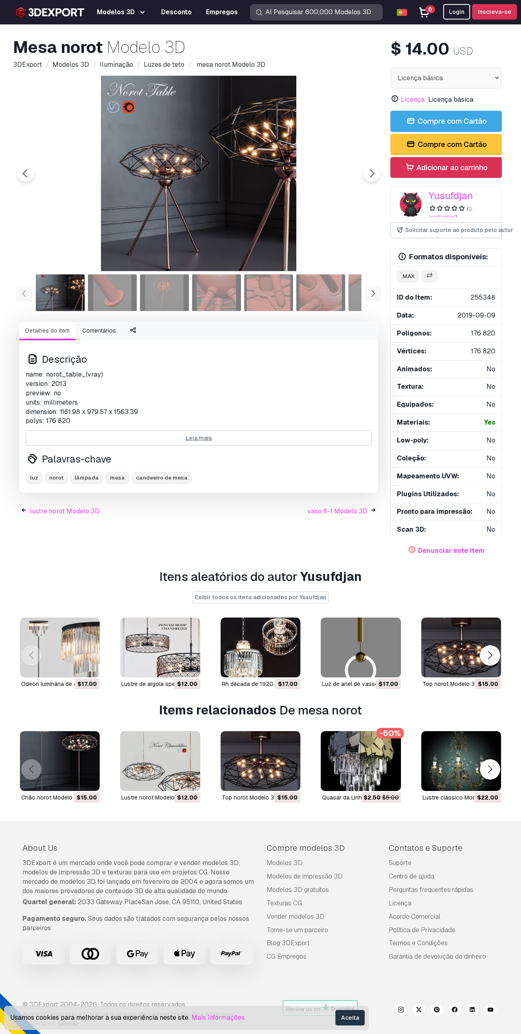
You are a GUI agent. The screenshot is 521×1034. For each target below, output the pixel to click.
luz (34, 477)
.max (408, 276)
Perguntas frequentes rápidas (431, 889)
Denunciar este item (451, 550)
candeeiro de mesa (162, 477)
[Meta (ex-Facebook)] (455, 1011)
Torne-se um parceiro (297, 930)
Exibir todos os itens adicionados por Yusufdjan (260, 597)
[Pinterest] (437, 1011)
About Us (39, 848)
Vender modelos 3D (295, 916)
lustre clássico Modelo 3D (457, 797)
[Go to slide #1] (60, 292)
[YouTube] (490, 1011)
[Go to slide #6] (320, 292)
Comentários (99, 330)
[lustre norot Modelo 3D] (160, 761)
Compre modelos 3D (306, 848)
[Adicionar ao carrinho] (71, 666)
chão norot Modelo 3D (51, 797)
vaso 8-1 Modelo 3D (337, 511)
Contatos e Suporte (425, 848)
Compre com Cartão (451, 121)
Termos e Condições (418, 943)
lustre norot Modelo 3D (65, 511)
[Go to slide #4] (216, 292)
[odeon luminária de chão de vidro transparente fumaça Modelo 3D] (60, 647)
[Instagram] (401, 1011)
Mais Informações (218, 1017)
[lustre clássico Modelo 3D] (461, 761)
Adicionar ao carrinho (451, 167)
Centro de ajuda (411, 876)
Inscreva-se (494, 11)
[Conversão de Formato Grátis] (429, 277)
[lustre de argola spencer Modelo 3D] (160, 647)
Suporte (400, 863)
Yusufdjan (451, 195)
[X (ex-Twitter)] (419, 1011)
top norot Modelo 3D (450, 684)
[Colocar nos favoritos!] (88, 666)
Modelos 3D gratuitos (298, 889)
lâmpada (86, 477)
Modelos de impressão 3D (305, 876)
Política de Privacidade (422, 930)
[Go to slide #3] (164, 292)
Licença (400, 903)
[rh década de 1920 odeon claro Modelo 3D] (260, 647)
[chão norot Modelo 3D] (60, 761)
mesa (117, 477)
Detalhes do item (47, 330)
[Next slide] (371, 173)
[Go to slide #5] (268, 292)
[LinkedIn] (472, 1011)
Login (456, 11)
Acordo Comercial (414, 916)
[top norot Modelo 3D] (461, 647)
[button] (490, 655)
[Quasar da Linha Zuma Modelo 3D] (361, 761)
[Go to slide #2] (112, 292)
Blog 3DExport (288, 943)
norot (56, 477)
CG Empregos (286, 956)
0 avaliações (450, 213)
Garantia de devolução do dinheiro (437, 956)
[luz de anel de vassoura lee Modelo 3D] (361, 647)
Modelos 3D (284, 863)
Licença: (414, 99)
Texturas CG (284, 903)
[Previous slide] (25, 173)
